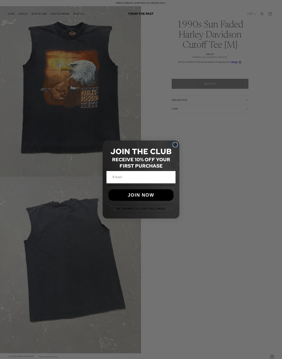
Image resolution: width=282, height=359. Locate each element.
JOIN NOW (141, 195)
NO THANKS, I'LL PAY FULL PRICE (141, 208)
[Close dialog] (175, 144)
